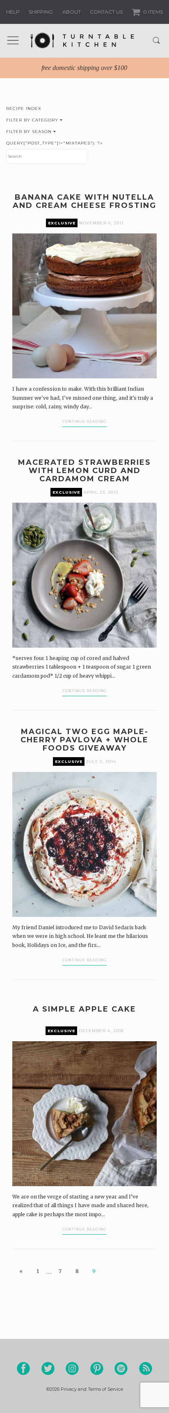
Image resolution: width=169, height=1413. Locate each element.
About (71, 12)
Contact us (106, 12)
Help (13, 12)
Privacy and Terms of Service (92, 1389)
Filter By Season (29, 131)
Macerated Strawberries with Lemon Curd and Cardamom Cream (84, 470)
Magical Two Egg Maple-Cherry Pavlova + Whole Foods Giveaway (84, 739)
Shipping (41, 12)
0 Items (152, 12)
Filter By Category (33, 120)
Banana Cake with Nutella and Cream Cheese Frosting (84, 201)
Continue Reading (84, 422)
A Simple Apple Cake (84, 1009)
